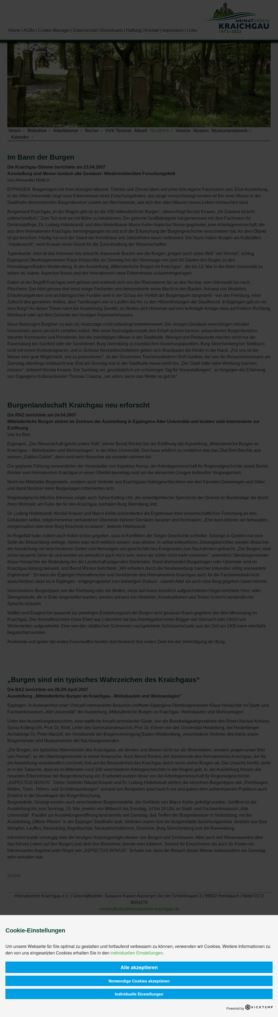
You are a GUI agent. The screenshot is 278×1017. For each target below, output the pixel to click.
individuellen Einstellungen (136, 953)
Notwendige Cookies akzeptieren (139, 981)
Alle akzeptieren (139, 967)
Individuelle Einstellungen (139, 994)
